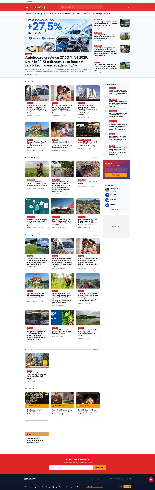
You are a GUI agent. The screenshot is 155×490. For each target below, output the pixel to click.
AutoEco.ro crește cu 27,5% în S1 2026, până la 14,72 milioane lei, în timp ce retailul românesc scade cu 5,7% (56, 61)
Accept (128, 487)
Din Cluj (39, 14)
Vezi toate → (96, 158)
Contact (108, 14)
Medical (88, 14)
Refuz (120, 487)
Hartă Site (128, 479)
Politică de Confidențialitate (116, 479)
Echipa (97, 479)
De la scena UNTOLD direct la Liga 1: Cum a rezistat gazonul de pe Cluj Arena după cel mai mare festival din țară (106, 67)
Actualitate (49, 14)
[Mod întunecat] (128, 7)
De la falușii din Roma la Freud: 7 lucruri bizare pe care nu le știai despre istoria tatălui (104, 37)
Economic (78, 14)
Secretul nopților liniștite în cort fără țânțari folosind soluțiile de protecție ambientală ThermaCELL (105, 24)
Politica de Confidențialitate (94, 487)
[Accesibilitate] (151, 479)
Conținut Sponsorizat (64, 14)
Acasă (30, 14)
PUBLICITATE (116, 226)
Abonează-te (116, 175)
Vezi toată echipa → (116, 209)
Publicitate (104, 479)
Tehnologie (98, 14)
